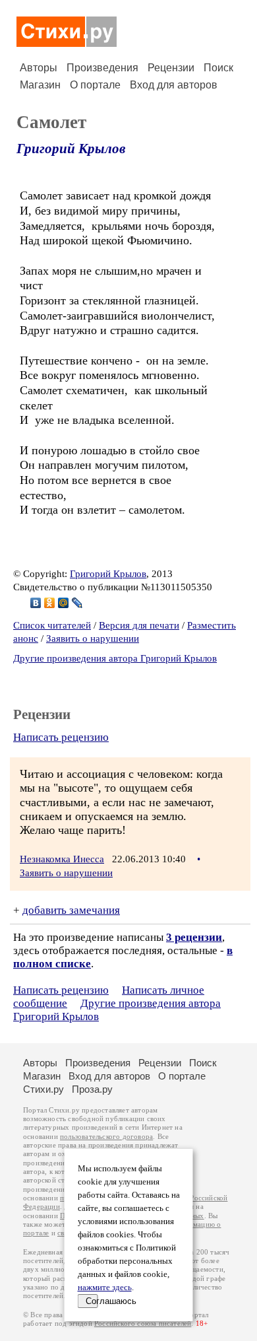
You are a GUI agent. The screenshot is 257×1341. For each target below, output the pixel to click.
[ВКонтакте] (36, 602)
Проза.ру (92, 1089)
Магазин (40, 84)
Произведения (102, 67)
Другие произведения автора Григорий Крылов (115, 658)
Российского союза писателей (142, 1323)
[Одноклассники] (50, 602)
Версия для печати (139, 625)
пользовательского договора (106, 1136)
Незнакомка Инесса (62, 859)
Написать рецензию (61, 737)
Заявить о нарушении (92, 638)
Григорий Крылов (70, 148)
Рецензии (171, 67)
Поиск (218, 67)
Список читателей (52, 625)
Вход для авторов (173, 84)
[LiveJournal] (77, 602)
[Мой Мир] (64, 602)
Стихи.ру (43, 1089)
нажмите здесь (105, 1287)
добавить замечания (71, 910)
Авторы (38, 67)
